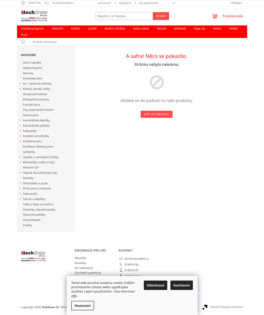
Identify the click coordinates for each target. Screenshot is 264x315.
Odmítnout (155, 285)
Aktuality (104, 3)
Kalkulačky (30, 131)
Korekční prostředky (36, 136)
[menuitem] (32, 28)
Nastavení (83, 305)
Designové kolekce (35, 94)
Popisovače (30, 193)
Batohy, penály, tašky (36, 89)
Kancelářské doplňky (36, 120)
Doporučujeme (32, 68)
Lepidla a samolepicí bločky (41, 157)
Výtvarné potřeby (34, 214)
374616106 (131, 264)
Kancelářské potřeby (36, 125)
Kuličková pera (32, 141)
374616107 (131, 270)
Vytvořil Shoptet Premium (226, 307)
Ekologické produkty (36, 99)
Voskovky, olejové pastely (39, 209)
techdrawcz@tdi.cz (136, 258)
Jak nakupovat (148, 3)
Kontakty (125, 3)
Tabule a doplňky (34, 199)
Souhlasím (181, 285)
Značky (27, 225)
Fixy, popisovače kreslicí (38, 110)
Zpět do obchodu (156, 114)
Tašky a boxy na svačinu (38, 204)
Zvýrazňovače (32, 220)
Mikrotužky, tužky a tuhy (38, 162)
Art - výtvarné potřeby (37, 83)
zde (74, 295)
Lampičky (29, 152)
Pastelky (28, 178)
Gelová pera (30, 115)
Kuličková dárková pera (38, 146)
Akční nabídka (32, 62)
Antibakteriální (32, 78)
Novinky (28, 73)
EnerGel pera (31, 104)
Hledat (161, 16)
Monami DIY (31, 167)
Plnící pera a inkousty (37, 188)
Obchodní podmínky (88, 272)
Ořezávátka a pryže (35, 183)
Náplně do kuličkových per (40, 173)
